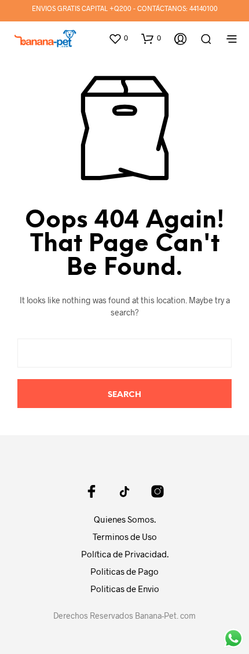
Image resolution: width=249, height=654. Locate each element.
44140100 (203, 8)
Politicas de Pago (124, 571)
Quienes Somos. (125, 519)
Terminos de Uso (125, 536)
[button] (118, 38)
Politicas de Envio (124, 588)
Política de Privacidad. (125, 554)
